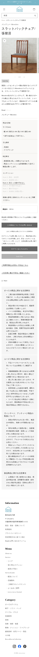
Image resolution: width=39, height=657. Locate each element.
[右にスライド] (24, 77)
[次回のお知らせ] (35, 2)
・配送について (12, 576)
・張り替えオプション (14, 565)
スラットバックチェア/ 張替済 (16, 20)
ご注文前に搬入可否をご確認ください (16, 273)
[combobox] (19, 15)
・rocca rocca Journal (14, 592)
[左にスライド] (15, 77)
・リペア (9, 561)
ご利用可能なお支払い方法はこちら (15, 265)
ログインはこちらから (19, 249)
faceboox (19, 646)
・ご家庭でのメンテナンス (16, 584)
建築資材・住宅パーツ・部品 (15, 631)
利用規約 (8, 529)
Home (3, 20)
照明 (6, 620)
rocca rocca (22, 653)
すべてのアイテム (11, 604)
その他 (7, 635)
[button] (4, 9)
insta (14, 646)
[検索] (35, 15)
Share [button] (5, 281)
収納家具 (8, 616)
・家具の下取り (12, 569)
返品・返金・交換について (15, 525)
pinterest (24, 646)
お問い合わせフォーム (18, 541)
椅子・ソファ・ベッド (13, 608)
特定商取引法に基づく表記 (15, 537)
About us (8, 553)
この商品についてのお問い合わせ (19, 225)
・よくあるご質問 (12, 588)
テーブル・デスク (11, 612)
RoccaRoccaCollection (13, 639)
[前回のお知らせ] (4, 2)
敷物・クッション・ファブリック (17, 627)
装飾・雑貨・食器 (11, 624)
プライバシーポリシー (13, 533)
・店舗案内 (10, 580)
